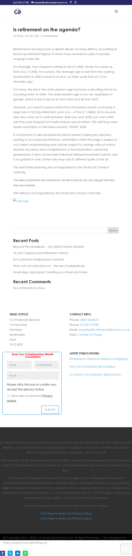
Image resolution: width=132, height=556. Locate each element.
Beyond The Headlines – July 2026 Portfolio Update (48, 246)
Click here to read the (30, 398)
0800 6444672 (89, 319)
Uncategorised (50, 35)
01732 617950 (89, 324)
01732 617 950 (22, 2)
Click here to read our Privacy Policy (66, 518)
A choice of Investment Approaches (95, 374)
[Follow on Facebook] (2, 553)
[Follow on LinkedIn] (17, 553)
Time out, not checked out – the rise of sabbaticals (48, 266)
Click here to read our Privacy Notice (66, 513)
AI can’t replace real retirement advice (40, 253)
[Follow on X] (10, 553)
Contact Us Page (90, 334)
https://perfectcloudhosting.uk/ (25, 542)
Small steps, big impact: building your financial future (50, 272)
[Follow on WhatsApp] (25, 553)
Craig (20, 35)
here (5, 488)
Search (113, 230)
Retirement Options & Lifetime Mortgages (99, 359)
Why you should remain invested (92, 366)
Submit (50, 409)
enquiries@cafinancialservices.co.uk (104, 329)
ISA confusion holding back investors (38, 259)
